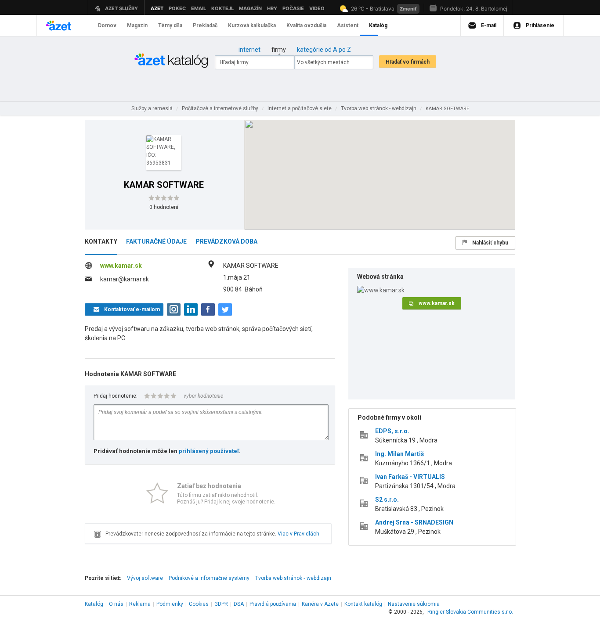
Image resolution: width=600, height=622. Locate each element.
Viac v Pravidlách (298, 534)
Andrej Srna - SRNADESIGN (414, 522)
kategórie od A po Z (324, 49)
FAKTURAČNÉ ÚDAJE (156, 241)
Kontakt (363, 604)
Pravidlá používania (272, 604)
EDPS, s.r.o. (392, 431)
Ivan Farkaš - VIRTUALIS (410, 476)
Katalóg (94, 604)
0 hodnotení (163, 207)
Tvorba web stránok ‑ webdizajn (293, 578)
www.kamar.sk (121, 265)
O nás (116, 604)
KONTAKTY (101, 241)
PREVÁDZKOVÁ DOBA (226, 241)
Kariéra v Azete (320, 604)
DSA (239, 604)
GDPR (221, 604)
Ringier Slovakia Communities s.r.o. (470, 612)
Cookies (199, 604)
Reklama (140, 604)
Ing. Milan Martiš (399, 453)
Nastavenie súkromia (414, 604)
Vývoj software (145, 578)
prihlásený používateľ (209, 451)
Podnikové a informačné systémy (209, 578)
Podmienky (169, 604)
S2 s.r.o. (387, 499)
